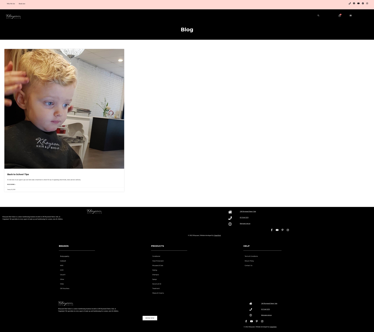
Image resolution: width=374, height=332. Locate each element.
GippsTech (217, 235)
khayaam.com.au (245, 223)
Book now (22, 3)
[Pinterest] (363, 3)
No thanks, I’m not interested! (26, 329)
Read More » (11, 184)
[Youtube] (358, 3)
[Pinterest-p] (282, 229)
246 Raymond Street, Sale (248, 211)
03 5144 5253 (244, 217)
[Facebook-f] (271, 229)
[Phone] (350, 3)
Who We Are (11, 3)
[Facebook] (354, 3)
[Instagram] (367, 3)
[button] (350, 15)
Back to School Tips (18, 174)
